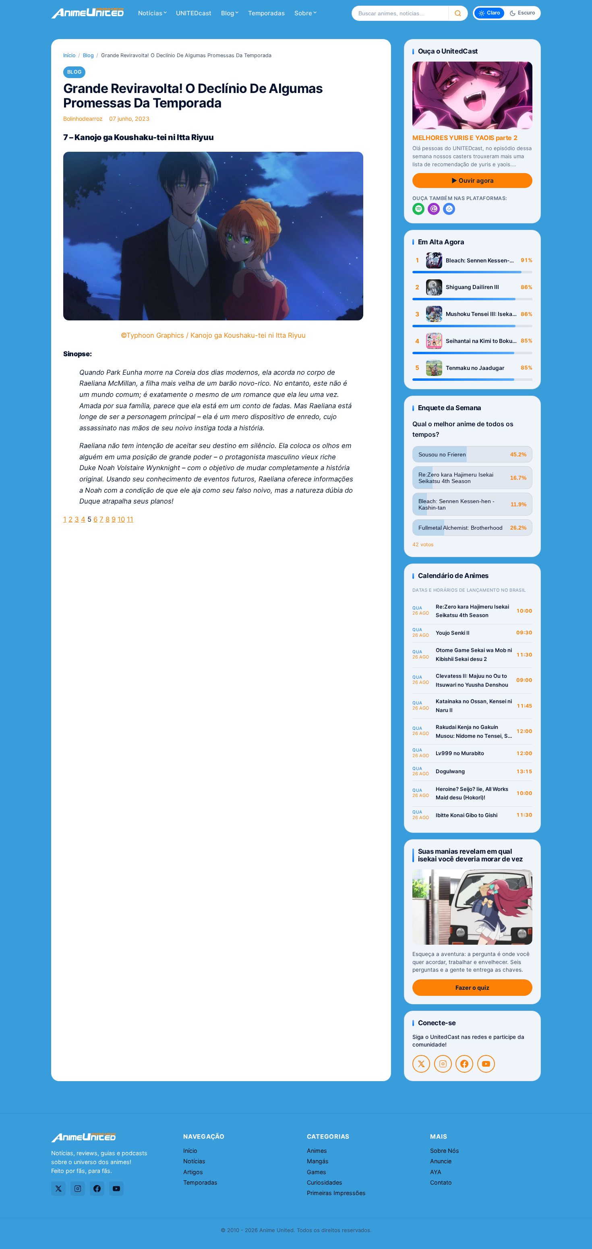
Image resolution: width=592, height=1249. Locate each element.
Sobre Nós (444, 1150)
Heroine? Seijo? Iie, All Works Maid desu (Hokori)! (472, 793)
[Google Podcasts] (449, 209)
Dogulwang (450, 771)
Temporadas (266, 13)
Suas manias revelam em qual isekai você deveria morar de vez (470, 855)
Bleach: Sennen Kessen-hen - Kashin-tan (477, 260)
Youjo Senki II (453, 633)
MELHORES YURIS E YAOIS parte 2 (464, 138)
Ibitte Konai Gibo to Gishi (466, 815)
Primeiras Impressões (336, 1192)
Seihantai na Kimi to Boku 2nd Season (479, 341)
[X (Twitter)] (421, 1064)
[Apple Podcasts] (434, 209)
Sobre (303, 13)
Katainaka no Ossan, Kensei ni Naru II (474, 705)
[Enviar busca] (458, 13)
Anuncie (440, 1161)
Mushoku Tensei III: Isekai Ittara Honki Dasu (480, 314)
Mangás (318, 1161)
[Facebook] (464, 1064)
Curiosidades (324, 1182)
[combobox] (400, 13)
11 (130, 519)
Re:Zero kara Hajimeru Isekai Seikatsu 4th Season (472, 611)
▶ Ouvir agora (472, 180)
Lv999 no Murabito (460, 753)
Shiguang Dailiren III (472, 287)
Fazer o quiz (472, 987)
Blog (227, 13)
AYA (435, 1171)
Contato (441, 1182)
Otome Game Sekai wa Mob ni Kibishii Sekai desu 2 (474, 654)
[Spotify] (418, 209)
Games (316, 1171)
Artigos (193, 1171)
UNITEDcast (193, 13)
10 (121, 519)
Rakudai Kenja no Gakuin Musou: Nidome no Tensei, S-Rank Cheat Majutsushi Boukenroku (473, 732)
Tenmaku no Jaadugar (475, 368)
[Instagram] (443, 1064)
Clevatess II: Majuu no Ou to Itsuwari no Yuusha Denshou (472, 680)
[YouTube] (486, 1064)
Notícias (150, 13)
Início (69, 55)
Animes (317, 1150)
